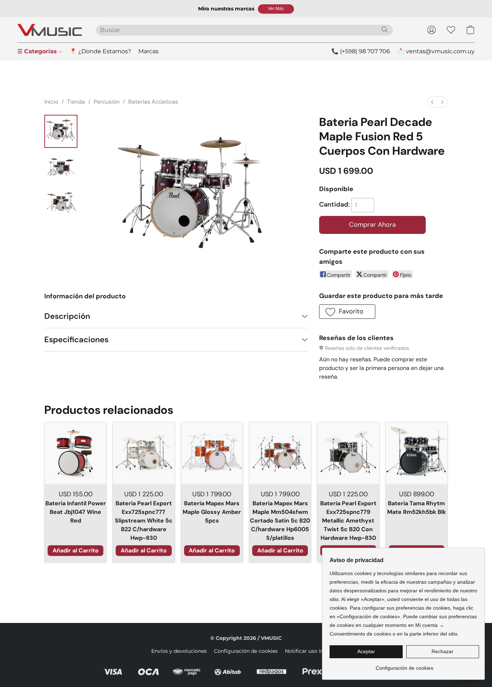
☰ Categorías (38, 51)
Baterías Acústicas (153, 101)
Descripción (67, 316)
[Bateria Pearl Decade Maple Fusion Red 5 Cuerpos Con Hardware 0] (60, 131)
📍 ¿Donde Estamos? (100, 51)
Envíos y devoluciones (179, 651)
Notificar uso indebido (313, 651)
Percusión (107, 101)
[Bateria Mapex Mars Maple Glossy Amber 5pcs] (212, 453)
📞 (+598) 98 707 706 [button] (360, 51)
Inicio (51, 101)
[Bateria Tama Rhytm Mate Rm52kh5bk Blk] (416, 453)
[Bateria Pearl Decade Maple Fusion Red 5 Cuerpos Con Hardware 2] (60, 203)
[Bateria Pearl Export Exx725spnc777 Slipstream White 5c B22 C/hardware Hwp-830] (143, 453)
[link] (404, 665)
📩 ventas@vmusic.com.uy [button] (436, 51)
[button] (276, 9)
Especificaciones (76, 339)
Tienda (76, 101)
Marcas (148, 51)
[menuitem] (432, 102)
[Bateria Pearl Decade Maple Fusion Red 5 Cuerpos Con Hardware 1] (60, 167)
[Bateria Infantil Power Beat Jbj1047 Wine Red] (75, 453)
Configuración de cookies (246, 651)
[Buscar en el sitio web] (384, 29)
